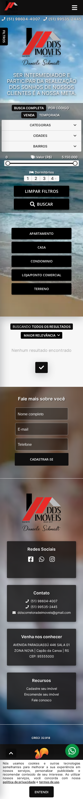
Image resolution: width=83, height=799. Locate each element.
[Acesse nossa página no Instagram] (52, 559)
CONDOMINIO (42, 261)
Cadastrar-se (41, 459)
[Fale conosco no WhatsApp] (41, 559)
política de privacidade (19, 782)
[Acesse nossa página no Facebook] (30, 559)
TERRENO (41, 289)
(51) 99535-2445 (64, 19)
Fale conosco (41, 700)
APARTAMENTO (41, 233)
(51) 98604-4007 (23, 19)
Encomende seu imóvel (41, 694)
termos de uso (49, 782)
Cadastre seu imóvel (41, 688)
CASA (42, 247)
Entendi (41, 792)
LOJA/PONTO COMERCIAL (41, 275)
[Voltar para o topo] (11, 753)
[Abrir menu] (75, 7)
